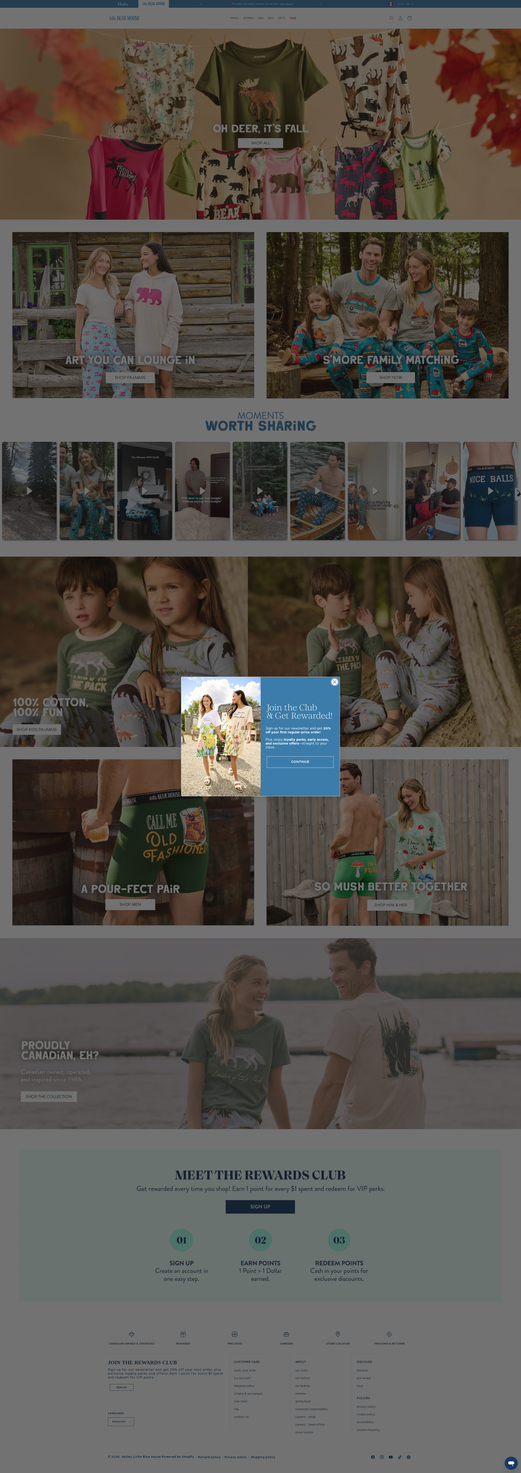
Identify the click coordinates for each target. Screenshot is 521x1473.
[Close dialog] (334, 681)
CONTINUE (300, 761)
